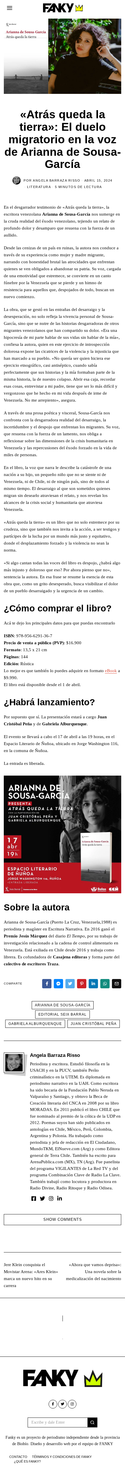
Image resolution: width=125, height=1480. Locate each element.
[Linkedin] (93, 983)
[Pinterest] (81, 983)
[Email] (116, 983)
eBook (111, 670)
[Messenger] (58, 983)
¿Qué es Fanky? (27, 1461)
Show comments (62, 1219)
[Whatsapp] (105, 983)
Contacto (18, 1456)
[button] (92, 1422)
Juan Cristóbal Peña (94, 1024)
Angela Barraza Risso (55, 1055)
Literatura (39, 187)
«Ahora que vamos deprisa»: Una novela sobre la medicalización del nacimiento (93, 1271)
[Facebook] (46, 983)
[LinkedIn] (59, 1198)
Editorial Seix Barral (62, 1014)
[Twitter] (70, 983)
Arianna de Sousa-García (62, 1005)
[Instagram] (51, 1198)
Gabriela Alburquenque (35, 1024)
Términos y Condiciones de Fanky (62, 1456)
